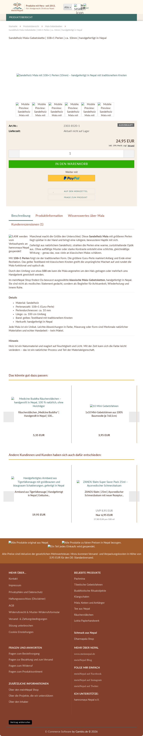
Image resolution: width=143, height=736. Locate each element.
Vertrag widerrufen (20, 722)
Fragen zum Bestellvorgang (24, 653)
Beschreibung (20, 215)
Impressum (15, 585)
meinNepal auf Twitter (86, 686)
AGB (11, 605)
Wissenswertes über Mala (86, 215)
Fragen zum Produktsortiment (25, 671)
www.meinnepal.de (84, 653)
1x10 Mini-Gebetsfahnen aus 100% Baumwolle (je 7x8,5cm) (104, 414)
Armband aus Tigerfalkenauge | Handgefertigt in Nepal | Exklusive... (39, 494)
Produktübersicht (21, 17)
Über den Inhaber (18, 702)
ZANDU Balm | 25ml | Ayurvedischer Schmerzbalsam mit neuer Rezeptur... (104, 494)
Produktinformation (49, 215)
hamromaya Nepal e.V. (86, 700)
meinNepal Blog (83, 660)
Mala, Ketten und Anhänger (89, 603)
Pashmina (79, 579)
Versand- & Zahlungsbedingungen (28, 619)
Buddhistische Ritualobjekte (90, 591)
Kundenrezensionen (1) (27, 224)
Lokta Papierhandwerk (86, 621)
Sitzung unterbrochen (21, 625)
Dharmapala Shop (84, 639)
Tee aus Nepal (82, 608)
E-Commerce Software (58, 731)
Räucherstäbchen (83, 615)
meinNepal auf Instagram (88, 680)
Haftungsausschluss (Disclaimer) (27, 599)
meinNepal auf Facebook (87, 673)
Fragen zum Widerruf (21, 666)
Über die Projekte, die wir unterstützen (31, 696)
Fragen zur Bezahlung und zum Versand (31, 659)
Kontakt (13, 579)
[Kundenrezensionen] (16, 47)
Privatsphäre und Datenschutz (26, 592)
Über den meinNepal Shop (24, 690)
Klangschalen (81, 596)
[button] (8, 111)
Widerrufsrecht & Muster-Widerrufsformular (34, 612)
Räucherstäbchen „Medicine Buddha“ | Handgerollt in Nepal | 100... (38, 414)
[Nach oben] (133, 731)
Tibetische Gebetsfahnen (88, 584)
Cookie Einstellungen (21, 632)
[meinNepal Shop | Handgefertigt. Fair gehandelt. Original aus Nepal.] (33, 7)
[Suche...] (77, 7)
